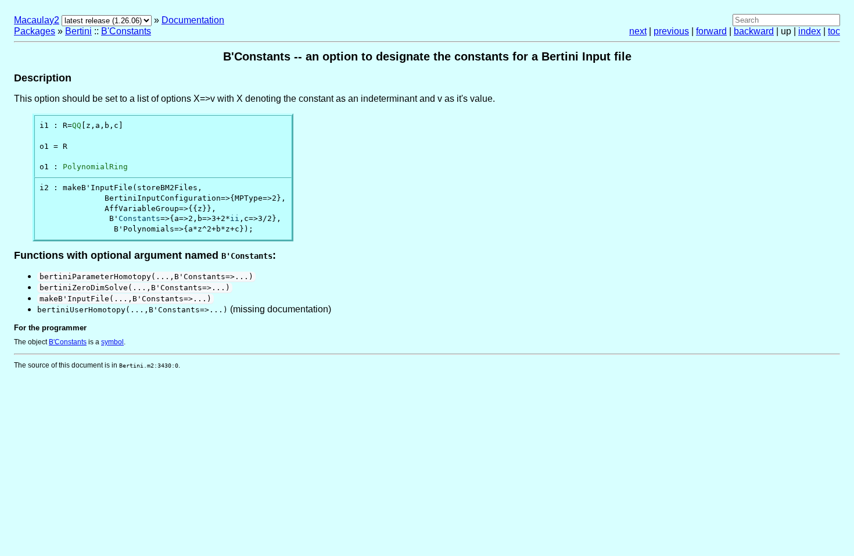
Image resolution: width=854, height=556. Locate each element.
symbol (112, 342)
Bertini (78, 31)
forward (711, 31)
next (638, 31)
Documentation (193, 20)
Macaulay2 (36, 20)
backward (754, 31)
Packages (34, 31)
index (809, 31)
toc (834, 31)
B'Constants (126, 31)
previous (671, 31)
